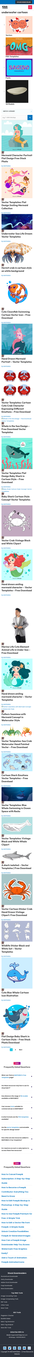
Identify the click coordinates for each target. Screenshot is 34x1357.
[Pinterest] (19, 1348)
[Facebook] (4, 1348)
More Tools (4, 1308)
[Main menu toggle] (30, 7)
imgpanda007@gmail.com (19, 1335)
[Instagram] (14, 1348)
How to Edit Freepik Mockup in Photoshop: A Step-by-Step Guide (16, 1205)
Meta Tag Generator (7, 1322)
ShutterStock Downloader (9, 1276)
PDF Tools (4, 1302)
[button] (23, 2)
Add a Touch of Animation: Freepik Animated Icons (14, 1259)
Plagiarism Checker (7, 1315)
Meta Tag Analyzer (7, 1325)
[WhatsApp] (29, 1348)
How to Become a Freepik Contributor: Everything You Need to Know (15, 1191)
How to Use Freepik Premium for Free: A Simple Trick (17, 1215)
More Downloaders (7, 1289)
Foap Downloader (6, 1285)
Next (20, 1050)
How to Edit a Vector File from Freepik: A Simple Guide (16, 1224)
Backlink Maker (5, 1319)
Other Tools (5, 1305)
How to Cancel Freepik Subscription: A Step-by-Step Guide (16, 1178)
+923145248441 (20, 1337)
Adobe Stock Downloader (9, 1282)
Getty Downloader (7, 1279)
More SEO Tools (6, 1328)
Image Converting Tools (9, 1296)
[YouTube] (24, 1348)
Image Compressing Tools (9, 1299)
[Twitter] (9, 1348)
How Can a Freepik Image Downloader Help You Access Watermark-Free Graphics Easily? (16, 1247)
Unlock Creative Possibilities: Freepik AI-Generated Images (16, 1233)
